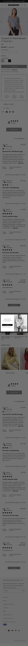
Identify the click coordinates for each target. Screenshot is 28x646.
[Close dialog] (26, 315)
